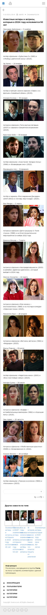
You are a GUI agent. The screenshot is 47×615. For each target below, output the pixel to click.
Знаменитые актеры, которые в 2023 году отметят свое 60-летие (38, 537)
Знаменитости (33, 14)
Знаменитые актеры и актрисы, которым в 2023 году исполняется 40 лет (8, 537)
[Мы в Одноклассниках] (22, 610)
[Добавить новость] (23, 3)
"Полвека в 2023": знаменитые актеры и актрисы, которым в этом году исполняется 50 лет (16, 540)
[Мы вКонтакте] (5, 610)
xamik (21, 14)
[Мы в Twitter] (9, 610)
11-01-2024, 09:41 (9, 14)
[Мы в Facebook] (13, 610)
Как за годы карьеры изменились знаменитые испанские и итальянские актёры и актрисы (23, 540)
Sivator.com (15, 602)
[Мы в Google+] (17, 610)
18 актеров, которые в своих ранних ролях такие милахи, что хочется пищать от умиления (31, 542)
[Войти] (10, 3)
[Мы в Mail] (26, 610)
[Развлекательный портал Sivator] (3, 3)
